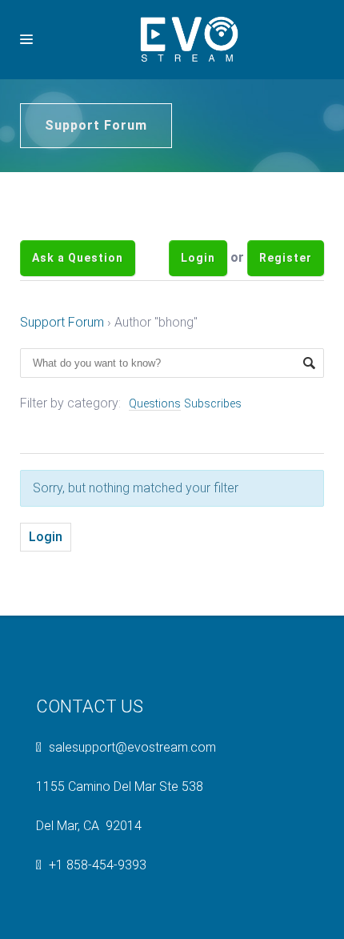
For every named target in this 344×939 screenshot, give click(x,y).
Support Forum (62, 346)
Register (285, 269)
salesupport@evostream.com (132, 771)
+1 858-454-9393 (97, 889)
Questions (155, 427)
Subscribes (213, 427)
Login (198, 269)
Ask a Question (77, 269)
